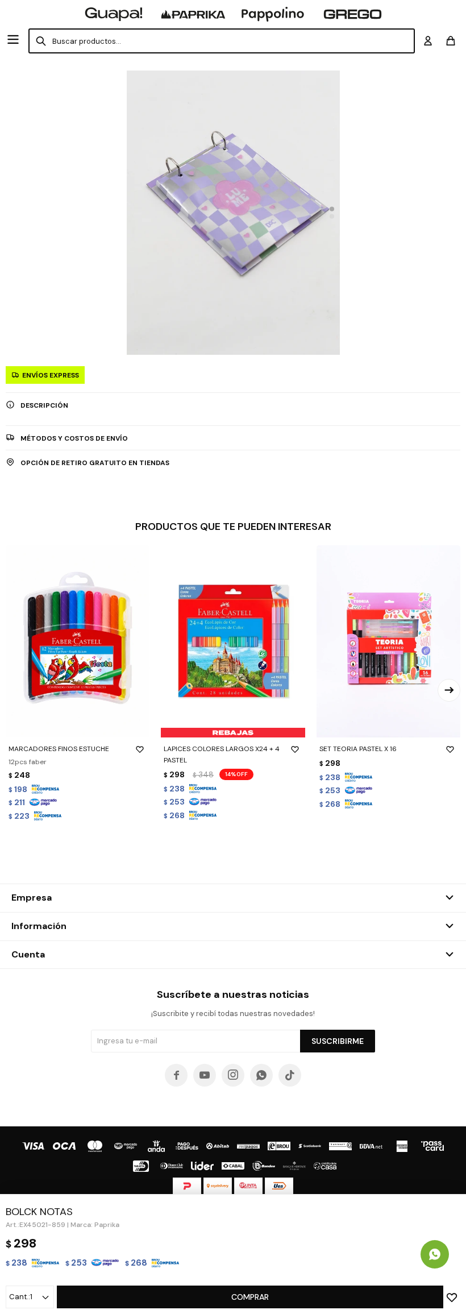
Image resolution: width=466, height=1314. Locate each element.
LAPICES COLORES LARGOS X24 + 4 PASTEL (222, 754)
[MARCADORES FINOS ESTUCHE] (77, 641)
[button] (332, 209)
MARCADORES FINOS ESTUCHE (59, 748)
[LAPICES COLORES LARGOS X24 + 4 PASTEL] (233, 641)
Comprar (250, 1297)
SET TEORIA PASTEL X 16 (358, 748)
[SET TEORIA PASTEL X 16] (388, 641)
